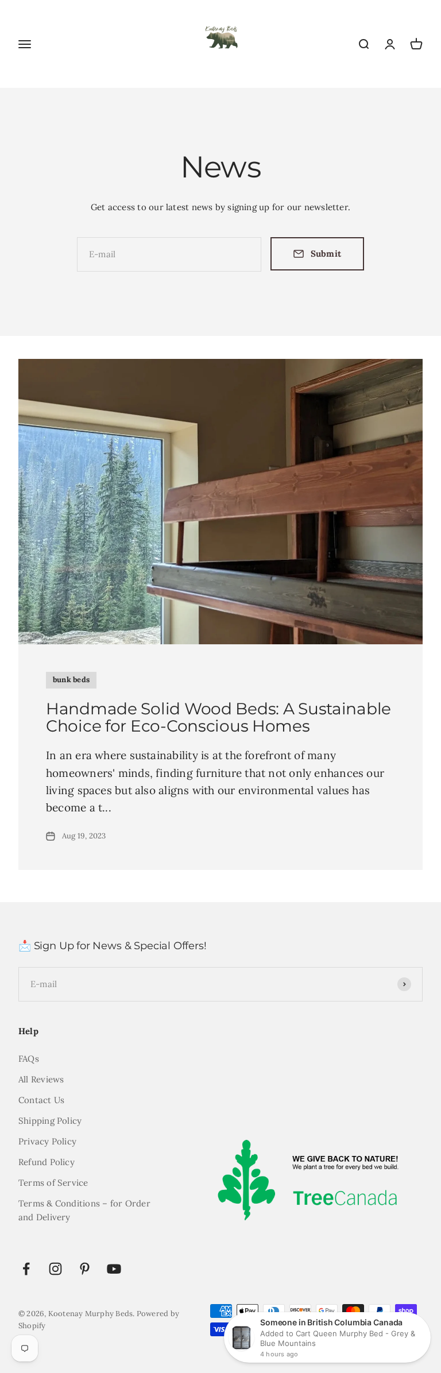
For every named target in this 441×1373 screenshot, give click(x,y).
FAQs (28, 1058)
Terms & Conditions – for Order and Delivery (84, 1210)
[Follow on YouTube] (114, 1269)
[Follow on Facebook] (26, 1269)
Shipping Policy (50, 1120)
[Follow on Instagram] (55, 1269)
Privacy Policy (47, 1141)
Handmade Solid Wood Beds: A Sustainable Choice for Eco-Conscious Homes (218, 717)
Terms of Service (53, 1182)
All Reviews (41, 1079)
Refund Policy (46, 1162)
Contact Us (41, 1099)
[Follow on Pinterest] (84, 1269)
